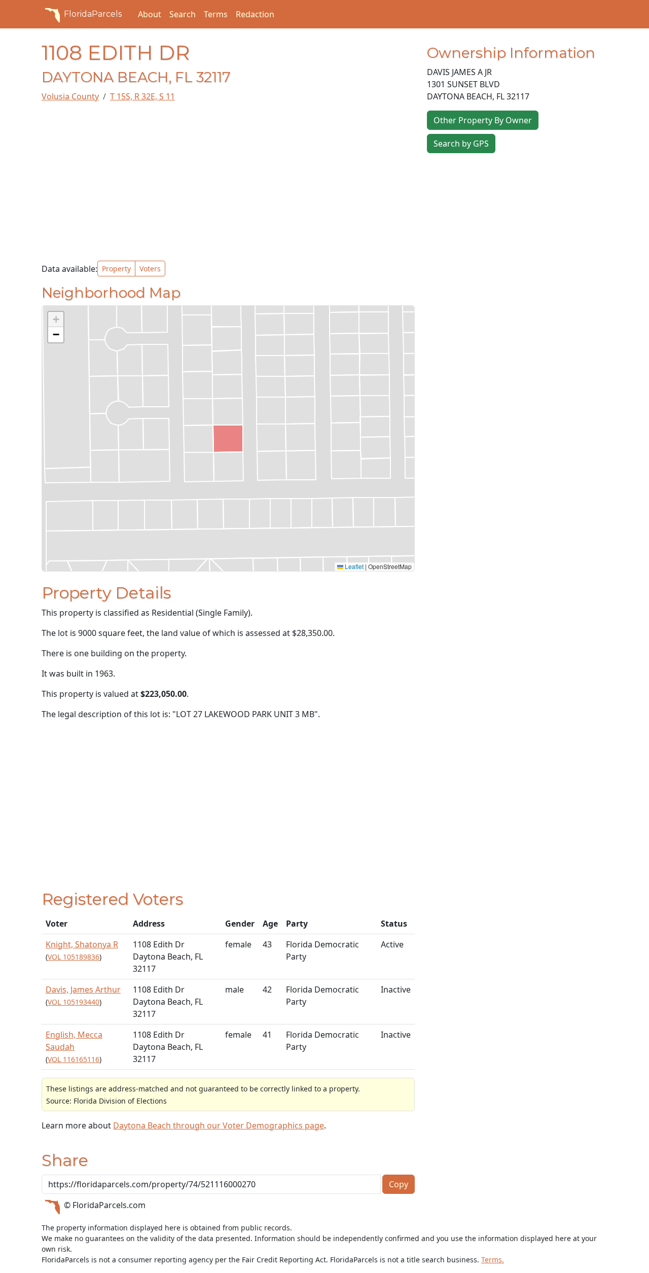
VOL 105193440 (73, 1002)
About (149, 14)
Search (182, 14)
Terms (216, 14)
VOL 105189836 (73, 957)
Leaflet (353, 566)
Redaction (255, 14)
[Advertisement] (228, 182)
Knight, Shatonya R (82, 944)
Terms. (492, 1259)
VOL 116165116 (73, 1059)
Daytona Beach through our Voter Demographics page (218, 1125)
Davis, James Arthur (83, 989)
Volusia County (70, 96)
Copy (398, 1184)
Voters (150, 268)
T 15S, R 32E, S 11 (142, 96)
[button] (55, 319)
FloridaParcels (93, 14)
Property (116, 268)
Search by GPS (461, 143)
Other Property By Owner (483, 120)
